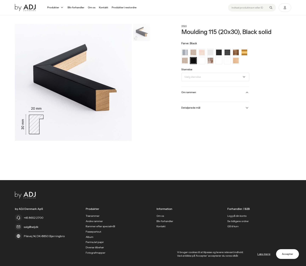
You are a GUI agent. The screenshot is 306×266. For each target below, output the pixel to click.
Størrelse (186, 69)
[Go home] (25, 7)
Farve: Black (189, 43)
